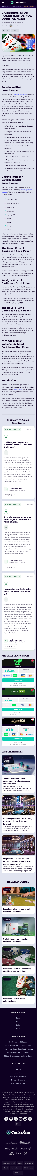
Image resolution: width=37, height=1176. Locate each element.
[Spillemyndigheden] (11, 1142)
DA (17, 1124)
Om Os (18, 1069)
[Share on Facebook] (8, 30)
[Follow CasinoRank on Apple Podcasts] (30, 1119)
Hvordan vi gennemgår (18, 1076)
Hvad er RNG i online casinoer (18, 1052)
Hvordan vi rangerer (18, 1080)
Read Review (18, 683)
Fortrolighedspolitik (18, 1083)
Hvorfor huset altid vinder (18, 1042)
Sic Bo (18, 1025)
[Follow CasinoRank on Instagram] (11, 1119)
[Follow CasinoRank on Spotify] (25, 1119)
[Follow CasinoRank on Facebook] (6, 1119)
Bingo (18, 1018)
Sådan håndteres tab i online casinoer (18, 1056)
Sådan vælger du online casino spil (18, 1045)
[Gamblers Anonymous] (11, 1153)
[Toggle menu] (3, 3)
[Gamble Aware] (18, 1148)
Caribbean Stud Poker (20, 94)
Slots (18, 1029)
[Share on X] (4, 30)
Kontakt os (18, 1073)
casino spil (18, 389)
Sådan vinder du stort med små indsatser (18, 1049)
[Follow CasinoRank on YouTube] (20, 1119)
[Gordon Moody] (25, 1142)
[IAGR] (19, 1153)
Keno (18, 1021)
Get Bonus (18, 680)
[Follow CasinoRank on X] (16, 1119)
